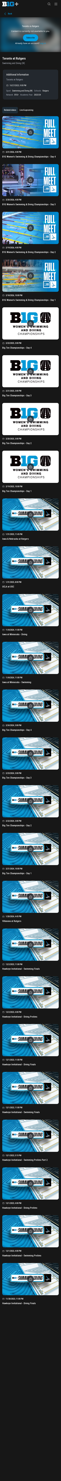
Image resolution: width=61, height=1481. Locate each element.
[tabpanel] (30, 711)
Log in (43, 43)
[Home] (10, 4)
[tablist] (18, 110)
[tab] (10, 110)
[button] (49, 4)
